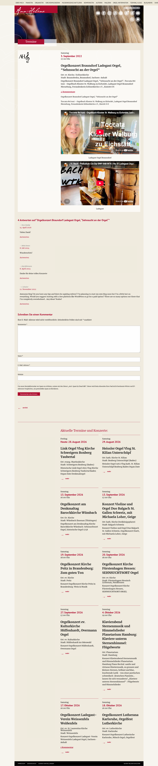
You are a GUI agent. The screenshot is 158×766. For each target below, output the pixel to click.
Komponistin (89, 3)
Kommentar (22, 324)
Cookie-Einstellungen (46, 763)
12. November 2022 (28, 289)
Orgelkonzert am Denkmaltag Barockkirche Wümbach (79, 508)
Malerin (107, 3)
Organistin (39, 3)
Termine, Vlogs (136, 3)
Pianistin (29, 3)
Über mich (20, 3)
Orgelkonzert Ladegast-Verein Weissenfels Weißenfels (79, 719)
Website (20, 374)
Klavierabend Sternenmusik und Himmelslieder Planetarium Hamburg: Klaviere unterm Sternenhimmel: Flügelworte (119, 634)
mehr (65, 478)
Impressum (21, 763)
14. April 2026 (25, 227)
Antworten (24, 237)
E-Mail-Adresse (24, 365)
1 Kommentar (67, 747)
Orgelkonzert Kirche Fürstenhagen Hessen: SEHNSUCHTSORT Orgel (120, 568)
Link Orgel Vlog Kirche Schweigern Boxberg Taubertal (78, 453)
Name (20, 356)
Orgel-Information (120, 3)
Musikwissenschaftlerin (72, 3)
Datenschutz (31, 763)
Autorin (99, 3)
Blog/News (148, 3)
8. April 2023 (25, 269)
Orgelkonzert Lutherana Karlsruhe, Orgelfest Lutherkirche (120, 719)
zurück (23, 408)
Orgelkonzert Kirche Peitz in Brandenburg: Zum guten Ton (77, 568)
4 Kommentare (68, 92)
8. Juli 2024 (24, 248)
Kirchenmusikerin (53, 3)
